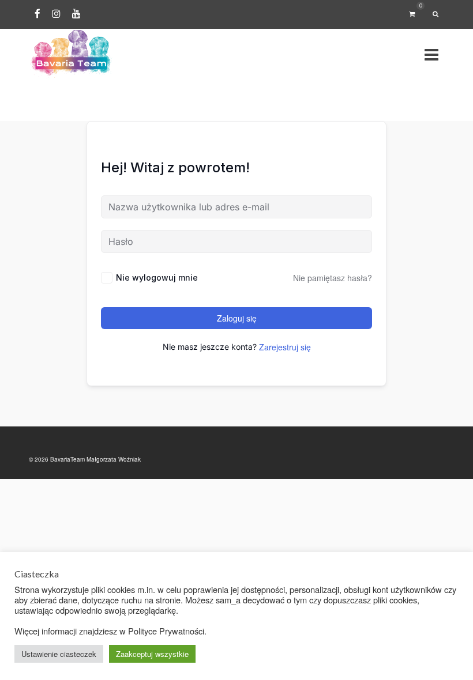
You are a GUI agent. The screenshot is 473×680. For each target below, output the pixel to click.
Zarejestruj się (285, 347)
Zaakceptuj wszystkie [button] (152, 653)
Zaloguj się (237, 318)
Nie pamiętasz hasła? (332, 278)
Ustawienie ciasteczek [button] (58, 653)
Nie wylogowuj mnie (157, 277)
